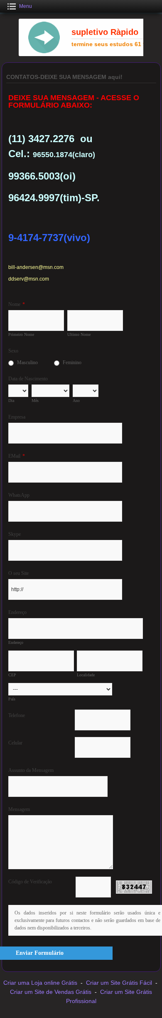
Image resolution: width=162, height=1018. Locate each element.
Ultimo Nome (79, 334)
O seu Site (18, 573)
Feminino (72, 362)
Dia (11, 400)
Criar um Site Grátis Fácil (119, 982)
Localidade (86, 675)
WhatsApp (18, 495)
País (11, 699)
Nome (16, 304)
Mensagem (19, 809)
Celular (15, 743)
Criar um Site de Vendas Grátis (50, 991)
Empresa (16, 417)
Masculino (27, 362)
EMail (16, 456)
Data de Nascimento (28, 379)
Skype (14, 534)
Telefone (16, 715)
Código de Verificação (30, 882)
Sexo (13, 351)
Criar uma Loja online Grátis (40, 982)
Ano (76, 400)
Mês (35, 400)
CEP (12, 675)
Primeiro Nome (21, 334)
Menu (25, 6)
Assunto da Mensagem (31, 770)
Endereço (17, 612)
